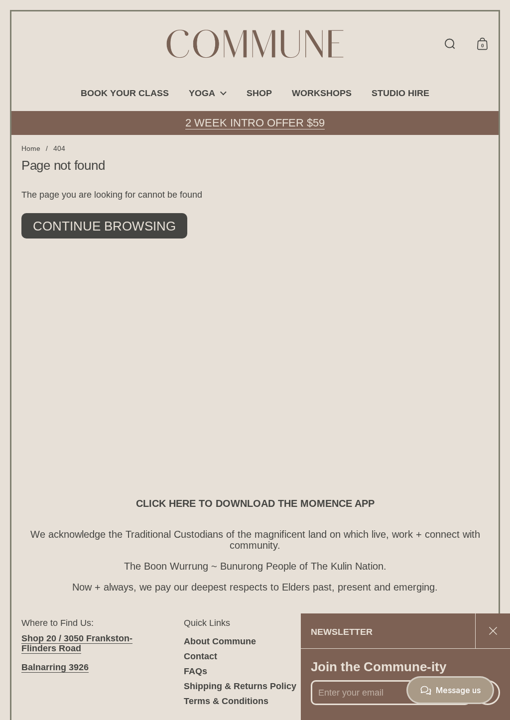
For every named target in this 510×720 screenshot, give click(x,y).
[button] (450, 43)
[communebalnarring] (255, 44)
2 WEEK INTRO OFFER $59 (255, 123)
